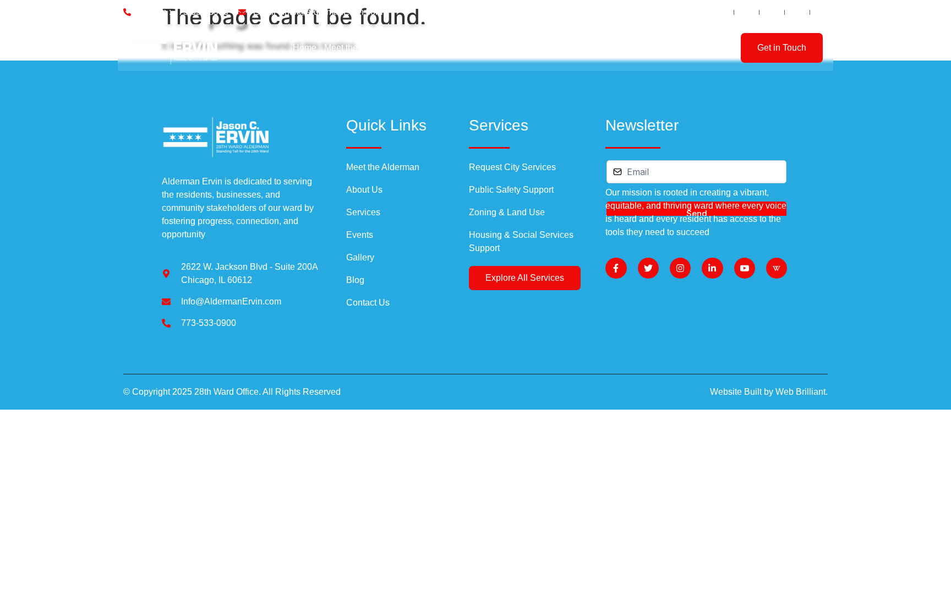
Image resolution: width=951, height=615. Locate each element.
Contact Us (632, 47)
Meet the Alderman (360, 47)
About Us (423, 47)
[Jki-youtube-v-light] (744, 268)
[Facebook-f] (615, 268)
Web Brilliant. (801, 391)
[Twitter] (648, 268)
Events (509, 47)
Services (466, 47)
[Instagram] (680, 268)
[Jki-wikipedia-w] (776, 268)
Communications (564, 47)
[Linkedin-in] (712, 268)
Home (304, 47)
